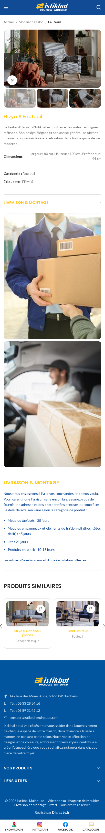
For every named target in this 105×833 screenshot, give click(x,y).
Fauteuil (54, 22)
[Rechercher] (99, 7)
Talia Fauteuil (77, 631)
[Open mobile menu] (6, 7)
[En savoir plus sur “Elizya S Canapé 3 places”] (40, 609)
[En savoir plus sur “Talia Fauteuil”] (90, 609)
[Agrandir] (12, 80)
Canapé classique (27, 641)
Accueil (9, 22)
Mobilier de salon (31, 22)
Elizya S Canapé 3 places (27, 633)
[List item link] (52, 696)
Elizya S (27, 181)
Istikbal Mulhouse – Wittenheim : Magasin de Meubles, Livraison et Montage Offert (57, 803)
